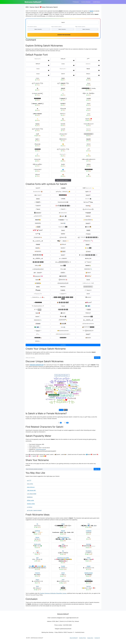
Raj (63, 551)
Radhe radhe (37, 544)
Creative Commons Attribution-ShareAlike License (53, 593)
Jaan (63, 544)
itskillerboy (30, 497)
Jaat (63, 586)
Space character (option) (56, 26)
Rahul (63, 524)
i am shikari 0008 (31, 493)
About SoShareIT (74, 637)
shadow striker (31, 503)
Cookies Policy (82, 637)
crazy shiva (30, 483)
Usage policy (90, 637)
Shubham (88, 579)
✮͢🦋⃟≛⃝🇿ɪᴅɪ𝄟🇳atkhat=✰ (63, 537)
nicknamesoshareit (41, 449)
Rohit (37, 586)
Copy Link (97, 469)
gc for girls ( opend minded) (34, 510)
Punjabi (63, 566)
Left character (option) (32, 26)
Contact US (97, 637)
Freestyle (37, 573)
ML (37, 524)
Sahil (63, 579)
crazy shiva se (30, 487)
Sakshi (91, 11)
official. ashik (30, 500)
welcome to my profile (63, 557)
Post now (97, 357)
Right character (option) (80, 26)
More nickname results (62, 180)
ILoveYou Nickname (85, 2)
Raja (37, 557)
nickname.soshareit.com (37, 364)
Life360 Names (96, 2)
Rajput (37, 579)
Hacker (88, 566)
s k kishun (29, 507)
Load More (63, 345)
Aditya (88, 557)
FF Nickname (76, 2)
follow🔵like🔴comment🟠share (37, 566)
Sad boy (88, 586)
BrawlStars (88, 551)
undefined (88, 530)
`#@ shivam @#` (31, 490)
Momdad (88, 544)
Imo (89, 524)
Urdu (37, 551)
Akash (63, 573)
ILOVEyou (37, 530)
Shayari (63, 530)
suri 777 (29, 480)
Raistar (37, 537)
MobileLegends (89, 573)
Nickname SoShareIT (33, 2)
